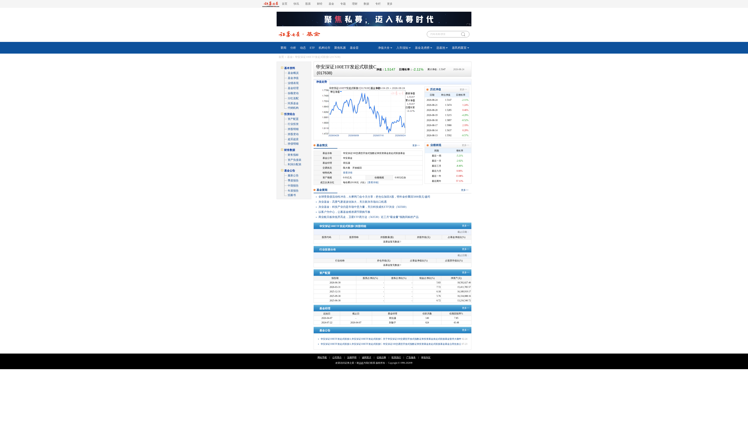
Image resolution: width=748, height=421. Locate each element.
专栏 (378, 3)
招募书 (292, 195)
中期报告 (293, 185)
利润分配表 (294, 164)
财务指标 (293, 154)
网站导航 (322, 357)
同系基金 (293, 103)
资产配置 (293, 119)
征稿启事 (381, 357)
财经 (319, 3)
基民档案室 (459, 47)
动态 (303, 47)
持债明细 (293, 143)
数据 (366, 3)
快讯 (296, 3)
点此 (361, 363)
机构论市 (324, 47)
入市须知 (402, 47)
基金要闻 (322, 189)
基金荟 (354, 47)
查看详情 (347, 172)
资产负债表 (294, 159)
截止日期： (463, 232)
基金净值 (293, 78)
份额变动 (293, 93)
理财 (354, 3)
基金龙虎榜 (422, 47)
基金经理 (293, 88)
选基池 (440, 47)
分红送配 (293, 98)
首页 (284, 3)
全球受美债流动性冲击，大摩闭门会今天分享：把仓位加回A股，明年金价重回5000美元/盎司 (374, 196)
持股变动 (293, 134)
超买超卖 (293, 139)
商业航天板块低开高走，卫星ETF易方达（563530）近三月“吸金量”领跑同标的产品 (368, 217)
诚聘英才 (366, 357)
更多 (414, 145)
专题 (343, 3)
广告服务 (411, 357)
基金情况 (322, 145)
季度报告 (293, 180)
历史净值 (435, 89)
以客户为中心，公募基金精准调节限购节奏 (344, 211)
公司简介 (337, 357)
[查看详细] (373, 182)
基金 (331, 3)
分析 (293, 47)
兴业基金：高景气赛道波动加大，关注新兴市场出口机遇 (352, 201)
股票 (308, 3)
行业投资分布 (327, 249)
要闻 (283, 47)
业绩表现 (293, 83)
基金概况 (293, 73)
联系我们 (396, 357)
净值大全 (384, 47)
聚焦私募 (340, 47)
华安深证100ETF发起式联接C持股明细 (342, 226)
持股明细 (293, 129)
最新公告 (293, 175)
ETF (312, 47)
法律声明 (351, 357)
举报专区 (425, 357)
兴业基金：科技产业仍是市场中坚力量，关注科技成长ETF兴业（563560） (363, 206)
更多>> (463, 89)
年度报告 (293, 190)
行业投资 (293, 124)
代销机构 (293, 107)
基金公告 (324, 330)
